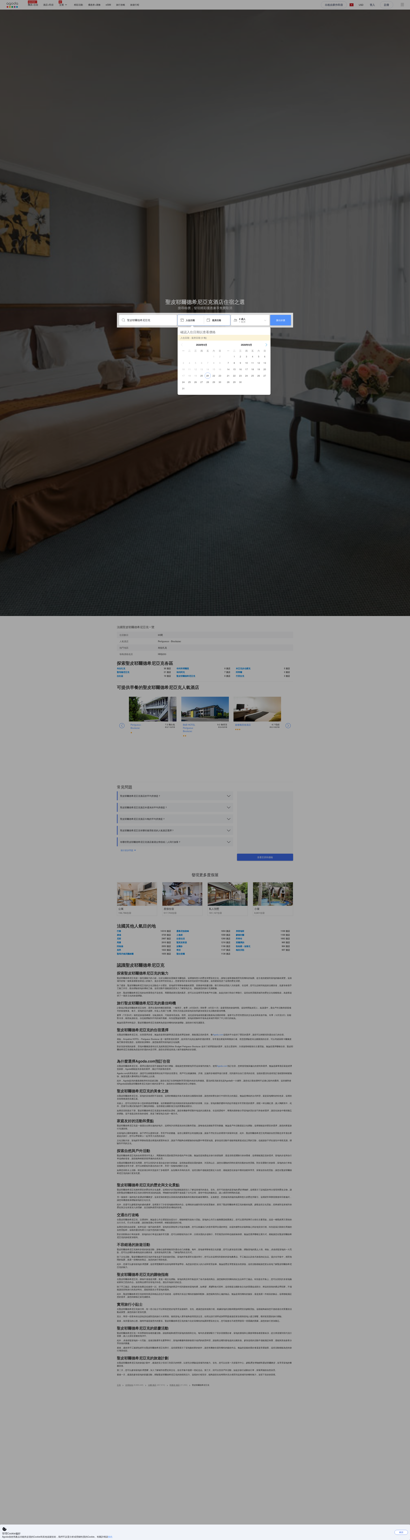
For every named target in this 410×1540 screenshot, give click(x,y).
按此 (110, 1536)
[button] (181, 344)
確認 (401, 1532)
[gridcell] (214, 356)
